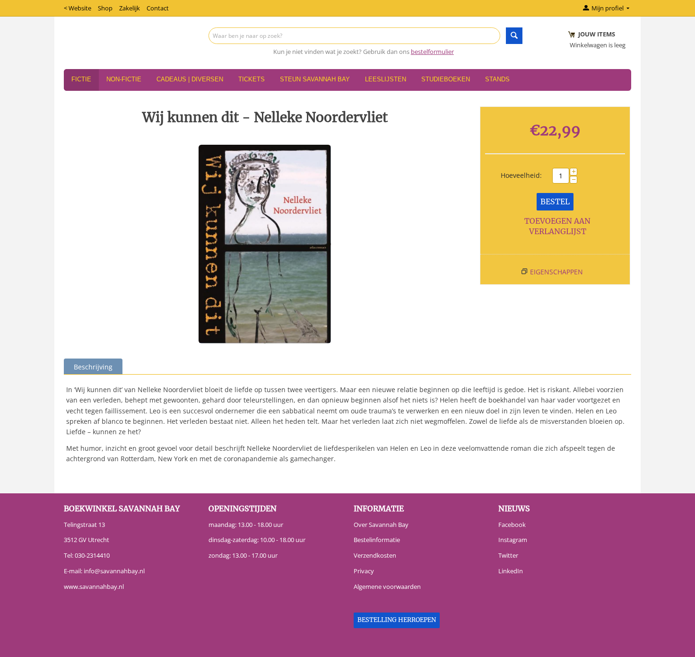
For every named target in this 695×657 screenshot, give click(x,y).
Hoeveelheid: (521, 175)
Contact (158, 8)
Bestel (555, 201)
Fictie (81, 79)
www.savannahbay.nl (94, 586)
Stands (497, 79)
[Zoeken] (514, 35)
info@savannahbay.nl (114, 571)
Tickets (251, 79)
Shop (105, 8)
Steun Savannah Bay (315, 79)
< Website (77, 8)
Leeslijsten (385, 79)
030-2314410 (92, 555)
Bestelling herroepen (396, 620)
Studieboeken (445, 79)
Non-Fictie (123, 79)
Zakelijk (129, 8)
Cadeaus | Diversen (189, 79)
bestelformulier (432, 51)
